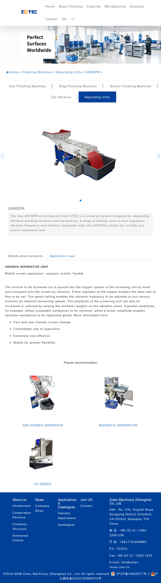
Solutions (137, 6)
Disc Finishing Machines (27, 86)
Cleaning (93, 6)
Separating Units (97, 97)
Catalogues (66, 524)
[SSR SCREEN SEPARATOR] (42, 394)
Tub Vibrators (61, 97)
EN (64, 19)
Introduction (22, 505)
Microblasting (115, 6)
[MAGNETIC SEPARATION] (118, 394)
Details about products (25, 256)
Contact (51, 19)
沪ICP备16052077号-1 (133, 573)
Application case (62, 256)
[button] (80, 200)
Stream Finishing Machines (130, 86)
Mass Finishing (71, 6)
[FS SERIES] (42, 453)
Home (50, 6)
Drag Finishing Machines (78, 86)
